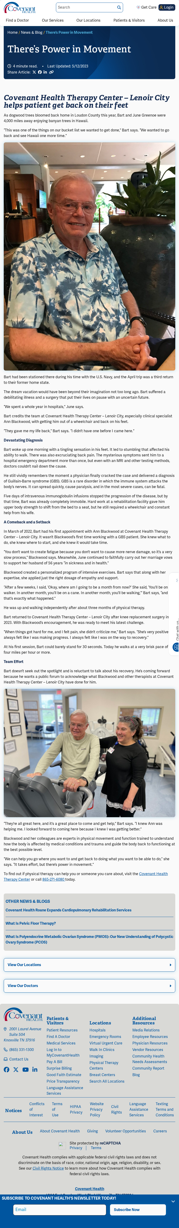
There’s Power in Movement (69, 32)
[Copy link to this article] (51, 72)
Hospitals (98, 1030)
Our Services (53, 20)
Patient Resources (62, 1030)
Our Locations (88, 20)
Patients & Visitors (129, 20)
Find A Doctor (58, 1036)
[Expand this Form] (173, 1201)
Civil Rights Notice (48, 1168)
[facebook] (6, 1070)
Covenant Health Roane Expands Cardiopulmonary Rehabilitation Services (68, 910)
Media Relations (146, 1030)
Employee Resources (150, 1036)
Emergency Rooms (105, 1036)
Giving (92, 1131)
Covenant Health (89, 1189)
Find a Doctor (17, 20)
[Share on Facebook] (40, 72)
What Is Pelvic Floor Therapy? (31, 923)
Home (12, 32)
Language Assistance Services (65, 1091)
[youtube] (25, 1070)
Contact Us (18, 1059)
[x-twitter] (16, 1070)
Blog (136, 1075)
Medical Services (61, 1043)
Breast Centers (102, 1075)
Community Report (148, 1068)
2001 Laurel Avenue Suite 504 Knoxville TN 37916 (22, 1035)
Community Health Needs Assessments (149, 1059)
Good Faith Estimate (64, 1075)
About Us (165, 20)
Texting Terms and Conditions (165, 1110)
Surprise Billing (59, 1068)
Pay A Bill (54, 1062)
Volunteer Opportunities (125, 1131)
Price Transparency (63, 1081)
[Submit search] (119, 7)
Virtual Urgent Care (106, 1043)
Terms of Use (57, 1110)
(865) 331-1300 (21, 1049)
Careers (160, 1131)
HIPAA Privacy (76, 1109)
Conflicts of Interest (37, 1110)
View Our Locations (24, 965)
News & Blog (31, 32)
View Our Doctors (23, 986)
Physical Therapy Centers (104, 1066)
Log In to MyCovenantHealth (63, 1052)
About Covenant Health (60, 1131)
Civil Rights (116, 1109)
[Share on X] (34, 72)
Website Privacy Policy (97, 1110)
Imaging (96, 1056)
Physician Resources (150, 1043)
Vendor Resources (147, 1049)
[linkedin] (34, 1070)
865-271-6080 (53, 879)
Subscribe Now (127, 1210)
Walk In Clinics (102, 1049)
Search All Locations (107, 1081)
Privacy (76, 1148)
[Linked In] (45, 72)
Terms (96, 1148)
